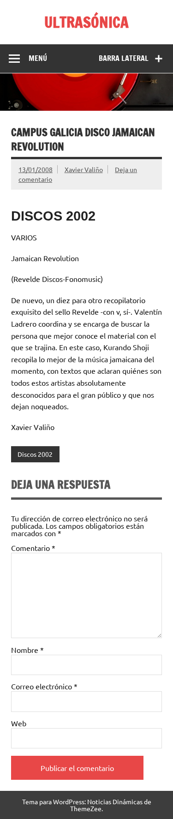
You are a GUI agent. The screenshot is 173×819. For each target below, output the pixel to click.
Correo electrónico (44, 686)
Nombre (27, 649)
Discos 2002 (35, 454)
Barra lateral (124, 58)
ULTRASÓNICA (86, 22)
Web (18, 723)
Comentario (33, 547)
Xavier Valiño (84, 169)
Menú (38, 58)
